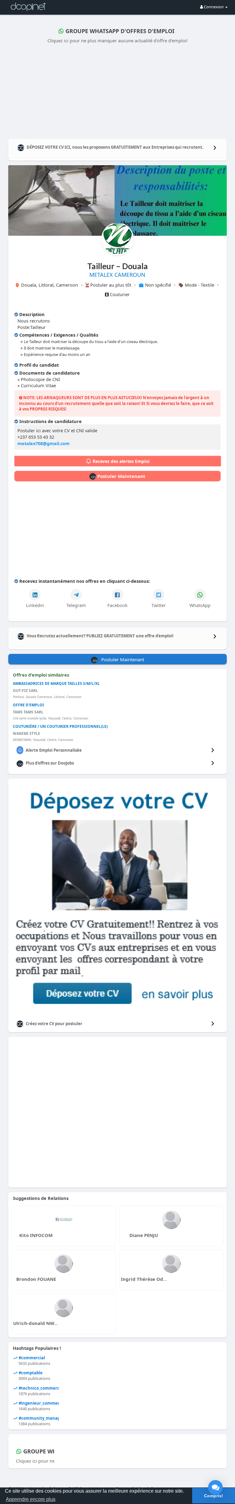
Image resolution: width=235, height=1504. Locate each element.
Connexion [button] (214, 7)
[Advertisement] (117, 90)
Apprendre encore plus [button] (30, 1499)
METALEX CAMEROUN (117, 274)
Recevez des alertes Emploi (121, 461)
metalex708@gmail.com (43, 443)
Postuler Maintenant (120, 476)
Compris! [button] (213, 1495)
